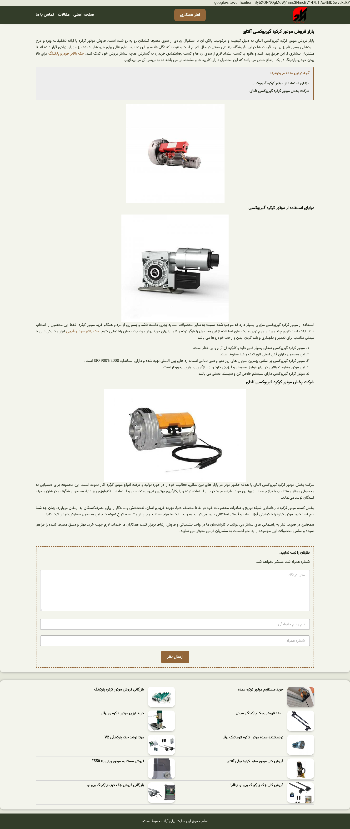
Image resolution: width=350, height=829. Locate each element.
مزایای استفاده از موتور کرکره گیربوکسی (280, 83)
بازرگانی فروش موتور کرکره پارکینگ (119, 690)
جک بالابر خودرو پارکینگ (66, 54)
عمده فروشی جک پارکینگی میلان (259, 713)
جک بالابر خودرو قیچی (82, 331)
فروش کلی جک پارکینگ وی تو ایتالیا (256, 785)
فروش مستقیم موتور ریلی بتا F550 (117, 761)
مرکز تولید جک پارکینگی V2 (124, 738)
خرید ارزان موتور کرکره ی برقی (122, 713)
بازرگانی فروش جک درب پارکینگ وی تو (115, 785)
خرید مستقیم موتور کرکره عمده (260, 690)
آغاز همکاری (190, 14)
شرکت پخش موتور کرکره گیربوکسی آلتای (279, 91)
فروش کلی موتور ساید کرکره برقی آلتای (255, 761)
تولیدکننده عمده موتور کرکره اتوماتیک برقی (252, 738)
